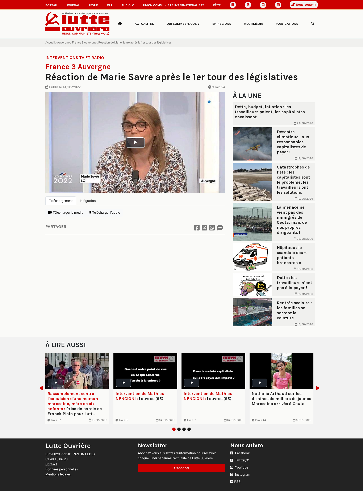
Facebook (242, 453)
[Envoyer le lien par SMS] (220, 228)
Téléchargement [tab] (61, 201)
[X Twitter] (248, 5)
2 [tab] (179, 429)
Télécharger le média (67, 213)
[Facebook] (233, 5)
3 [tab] (184, 429)
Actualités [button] (144, 24)
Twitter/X (241, 460)
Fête (217, 5)
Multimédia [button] (253, 24)
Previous (40, 388)
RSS (237, 482)
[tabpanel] (135, 213)
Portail (51, 5)
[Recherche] (313, 24)
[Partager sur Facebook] (197, 228)
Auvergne (63, 42)
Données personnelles (61, 469)
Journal (73, 5)
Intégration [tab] (88, 201)
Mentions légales (58, 474)
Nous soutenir (306, 5)
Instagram (242, 475)
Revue (93, 5)
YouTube (241, 467)
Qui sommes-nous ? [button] (183, 24)
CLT (110, 5)
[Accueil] (120, 24)
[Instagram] (278, 5)
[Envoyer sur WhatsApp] (212, 228)
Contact (51, 464)
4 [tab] (189, 429)
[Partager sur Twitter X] (204, 228)
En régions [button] (221, 24)
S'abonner (181, 468)
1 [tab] (174, 429)
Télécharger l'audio (105, 213)
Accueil (50, 42)
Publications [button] (287, 24)
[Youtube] (263, 5)
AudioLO (127, 5)
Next (319, 388)
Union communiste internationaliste (174, 5)
